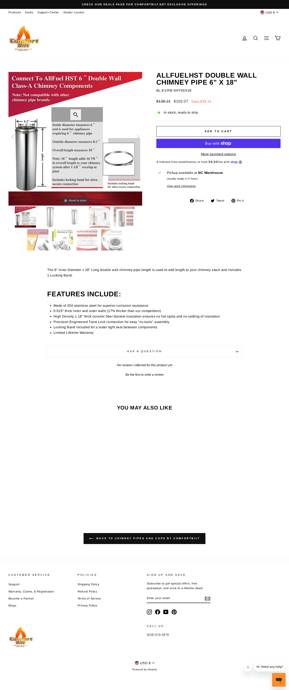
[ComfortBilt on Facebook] (157, 611)
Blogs (12, 605)
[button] (144, 374)
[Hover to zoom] (75, 138)
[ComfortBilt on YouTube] (165, 611)
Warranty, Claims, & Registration (31, 591)
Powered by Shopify (144, 669)
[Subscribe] (207, 598)
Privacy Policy (87, 605)
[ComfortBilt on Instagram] (149, 611)
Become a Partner (21, 598)
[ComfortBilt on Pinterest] (174, 611)
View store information (181, 186)
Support (14, 584)
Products (14, 12)
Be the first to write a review (144, 374)
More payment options (218, 154)
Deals (29, 12)
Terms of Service (89, 598)
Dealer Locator (74, 12)
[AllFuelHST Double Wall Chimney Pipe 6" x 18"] (26, 217)
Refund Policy (87, 591)
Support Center (48, 12)
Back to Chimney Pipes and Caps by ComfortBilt (147, 538)
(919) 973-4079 (158, 634)
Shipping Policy (88, 584)
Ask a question (144, 351)
